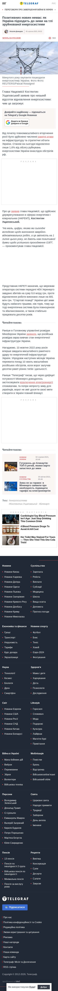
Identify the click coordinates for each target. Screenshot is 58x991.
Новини (6, 566)
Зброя (7, 774)
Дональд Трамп (12, 808)
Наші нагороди (11, 942)
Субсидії (37, 587)
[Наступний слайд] (55, 10)
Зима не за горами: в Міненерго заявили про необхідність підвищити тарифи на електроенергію (35, 487)
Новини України (22, 458)
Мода (35, 719)
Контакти (8, 947)
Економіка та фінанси (14, 626)
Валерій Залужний (14, 823)
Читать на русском (11, 38)
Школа (36, 597)
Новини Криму (11, 611)
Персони (7, 794)
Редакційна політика (14, 927)
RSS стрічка (9, 967)
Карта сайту (9, 957)
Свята (34, 794)
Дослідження (39, 693)
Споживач (38, 714)
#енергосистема (18, 500)
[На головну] (29, 3)
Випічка (37, 859)
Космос (8, 678)
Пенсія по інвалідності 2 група (14, 865)
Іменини (37, 825)
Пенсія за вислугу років (13, 885)
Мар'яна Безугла (13, 838)
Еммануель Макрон (14, 818)
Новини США (11, 714)
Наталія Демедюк (16, 31)
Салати (37, 878)
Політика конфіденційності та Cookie (22, 922)
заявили (31, 334)
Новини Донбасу (13, 607)
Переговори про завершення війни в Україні (29, 9)
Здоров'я (36, 667)
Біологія (8, 683)
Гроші (7, 632)
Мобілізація (37, 753)
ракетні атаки (45, 136)
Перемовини (11, 769)
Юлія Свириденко (13, 843)
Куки (32, 987)
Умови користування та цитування (21, 932)
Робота (36, 577)
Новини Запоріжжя (14, 597)
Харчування (39, 678)
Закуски (37, 883)
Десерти (37, 873)
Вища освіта (39, 602)
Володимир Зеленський (10, 801)
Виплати (37, 582)
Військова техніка (13, 784)
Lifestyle (35, 703)
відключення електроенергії (36, 382)
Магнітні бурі (39, 739)
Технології (9, 673)
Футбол (36, 632)
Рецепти (35, 852)
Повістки (37, 760)
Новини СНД (11, 724)
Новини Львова (12, 592)
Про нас (7, 917)
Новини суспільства (25, 478)
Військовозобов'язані (44, 774)
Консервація (39, 863)
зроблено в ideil (11, 982)
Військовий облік (41, 779)
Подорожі (38, 724)
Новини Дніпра (12, 582)
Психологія (38, 688)
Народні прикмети (42, 805)
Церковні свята (41, 800)
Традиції (37, 810)
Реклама (7, 937)
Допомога (38, 607)
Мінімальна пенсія (14, 879)
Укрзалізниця (11, 657)
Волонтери (10, 779)
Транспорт (9, 637)
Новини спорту (39, 626)
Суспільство (38, 566)
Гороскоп (37, 709)
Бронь (36, 764)
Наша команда (11, 952)
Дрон (7, 688)
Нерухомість (10, 642)
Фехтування (39, 657)
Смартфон (9, 693)
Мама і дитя (39, 673)
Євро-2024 (38, 652)
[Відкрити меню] (4, 3)
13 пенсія (9, 859)
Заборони (38, 815)
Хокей (36, 647)
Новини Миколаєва (14, 616)
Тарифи (8, 647)
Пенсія (6, 852)
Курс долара (10, 652)
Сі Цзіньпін (10, 813)
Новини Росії (11, 719)
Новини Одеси (12, 587)
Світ (4, 703)
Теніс (35, 642)
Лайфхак (37, 734)
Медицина (38, 592)
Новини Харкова (13, 577)
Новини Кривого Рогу (15, 602)
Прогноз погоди (41, 611)
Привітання (39, 744)
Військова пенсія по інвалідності (14, 872)
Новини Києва (11, 572)
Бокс (35, 637)
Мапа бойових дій (13, 760)
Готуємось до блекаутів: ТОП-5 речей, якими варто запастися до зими (34, 466)
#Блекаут (44, 504)
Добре (44, 987)
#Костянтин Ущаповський (23, 504)
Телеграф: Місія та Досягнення (19, 962)
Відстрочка (38, 769)
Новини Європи (12, 709)
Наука (5, 667)
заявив (15, 211)
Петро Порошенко (13, 833)
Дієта (35, 683)
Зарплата (38, 572)
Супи (35, 868)
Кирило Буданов (12, 828)
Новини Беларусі (13, 734)
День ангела (39, 820)
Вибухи (8, 764)
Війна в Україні (10, 753)
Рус (54, 3)
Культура (37, 729)
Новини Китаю (11, 729)
